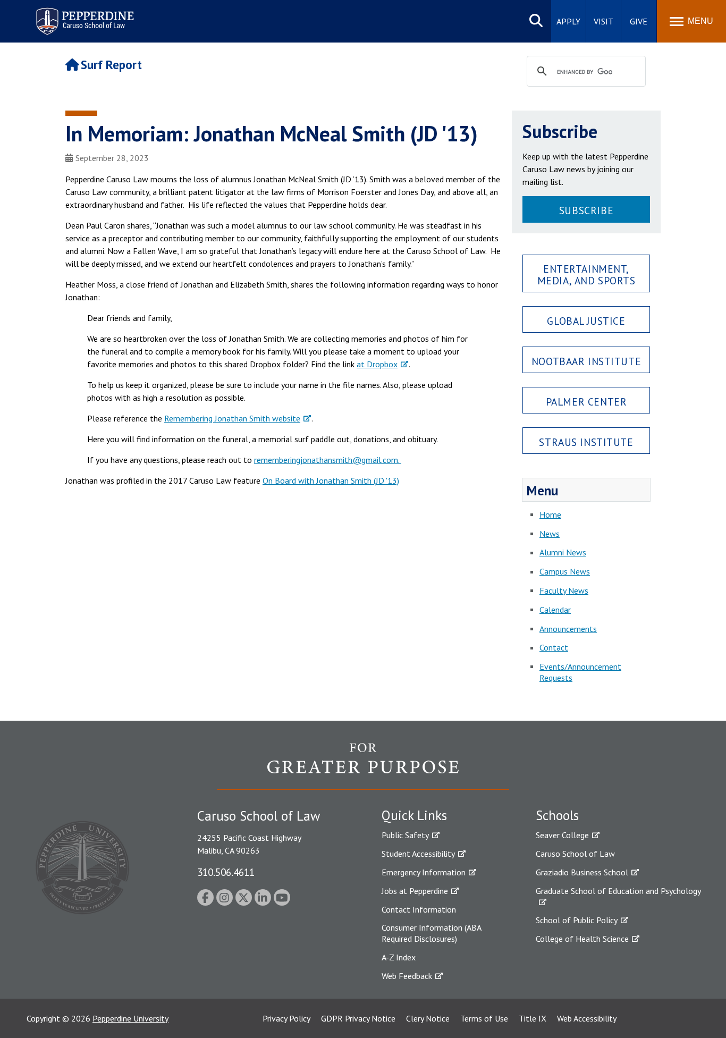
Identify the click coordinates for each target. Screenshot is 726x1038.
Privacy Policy (286, 1018)
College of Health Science (582, 938)
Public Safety (405, 835)
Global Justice (586, 320)
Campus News (564, 571)
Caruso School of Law (575, 853)
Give (638, 21)
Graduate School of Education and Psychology (618, 890)
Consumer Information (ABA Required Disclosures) (431, 933)
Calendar (555, 609)
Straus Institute (586, 442)
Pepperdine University (130, 1018)
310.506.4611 (226, 872)
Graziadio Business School (582, 872)
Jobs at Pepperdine (415, 890)
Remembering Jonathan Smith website (232, 418)
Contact (553, 647)
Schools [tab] (557, 815)
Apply (568, 21)
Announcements (568, 628)
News (549, 533)
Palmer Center (586, 401)
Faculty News (563, 590)
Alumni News (562, 552)
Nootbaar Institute (586, 361)
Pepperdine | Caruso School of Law (83, 15)
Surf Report (111, 64)
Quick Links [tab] (414, 815)
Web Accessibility (587, 1018)
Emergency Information (424, 872)
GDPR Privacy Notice (358, 1018)
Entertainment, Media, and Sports (586, 274)
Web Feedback (407, 976)
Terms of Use (484, 1018)
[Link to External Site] (363, 766)
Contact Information (419, 909)
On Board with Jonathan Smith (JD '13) (331, 480)
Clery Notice (428, 1018)
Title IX (532, 1018)
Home (550, 514)
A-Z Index (399, 957)
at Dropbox (377, 364)
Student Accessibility (418, 853)
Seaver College (562, 835)
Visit (603, 21)
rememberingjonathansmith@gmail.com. (327, 459)
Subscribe (586, 210)
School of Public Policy (577, 920)
